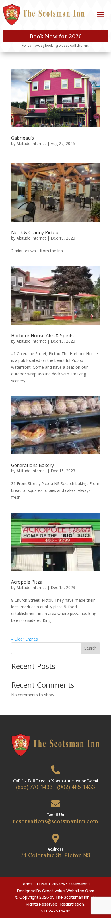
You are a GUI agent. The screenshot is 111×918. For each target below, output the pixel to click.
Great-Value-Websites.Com (68, 890)
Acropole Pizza (26, 582)
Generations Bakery (32, 465)
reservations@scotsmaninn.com (55, 821)
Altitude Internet (31, 143)
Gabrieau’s (22, 138)
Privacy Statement (69, 884)
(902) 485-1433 (76, 786)
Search (90, 648)
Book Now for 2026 (56, 36)
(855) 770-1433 (34, 786)
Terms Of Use (33, 884)
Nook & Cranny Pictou (34, 232)
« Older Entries (24, 639)
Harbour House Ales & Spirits (42, 335)
